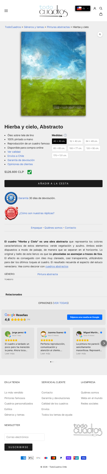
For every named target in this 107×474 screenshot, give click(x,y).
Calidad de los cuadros (55, 403)
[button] (3, 343)
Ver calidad (14, 151)
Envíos (45, 409)
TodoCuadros (13, 27)
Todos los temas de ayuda (57, 414)
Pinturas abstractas (58, 27)
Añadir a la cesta (53, 183)
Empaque (36, 227)
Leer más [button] (9, 353)
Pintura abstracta (47, 274)
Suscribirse (18, 447)
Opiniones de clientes (20, 164)
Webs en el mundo (92, 398)
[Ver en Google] (7, 334)
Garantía (23, 198)
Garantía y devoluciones (56, 398)
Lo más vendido (13, 392)
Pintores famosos (14, 398)
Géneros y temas (34, 27)
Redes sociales (89, 403)
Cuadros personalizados (18, 403)
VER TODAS (61, 303)
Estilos (8, 409)
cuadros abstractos (56, 266)
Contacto (70, 227)
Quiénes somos (53, 227)
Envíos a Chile (16, 155)
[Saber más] (65, 135)
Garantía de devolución (21, 160)
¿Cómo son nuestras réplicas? (36, 213)
